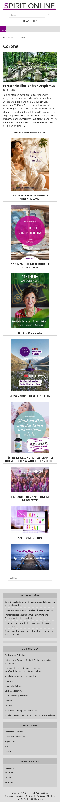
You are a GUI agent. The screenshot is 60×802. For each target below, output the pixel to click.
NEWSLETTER (30, 21)
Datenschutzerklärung (15, 736)
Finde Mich (10, 705)
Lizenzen (9, 751)
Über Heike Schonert (14, 686)
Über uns (9, 681)
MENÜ (4, 31)
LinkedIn (9, 777)
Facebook (9, 767)
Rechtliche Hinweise (14, 731)
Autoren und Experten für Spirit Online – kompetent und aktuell (28, 662)
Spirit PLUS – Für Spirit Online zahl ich (22, 710)
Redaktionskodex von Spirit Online (20, 676)
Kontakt (8, 700)
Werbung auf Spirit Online (16, 655)
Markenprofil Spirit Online (16, 695)
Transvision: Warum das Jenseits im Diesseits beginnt (29, 609)
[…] (24, 125)
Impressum (10, 741)
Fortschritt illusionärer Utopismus (29, 86)
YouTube (9, 772)
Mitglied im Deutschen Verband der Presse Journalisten (30, 715)
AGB (6, 746)
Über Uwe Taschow (13, 690)
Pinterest (9, 782)
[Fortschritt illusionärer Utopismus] (30, 67)
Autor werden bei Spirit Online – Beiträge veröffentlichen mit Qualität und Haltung (23, 670)
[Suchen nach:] (30, 578)
